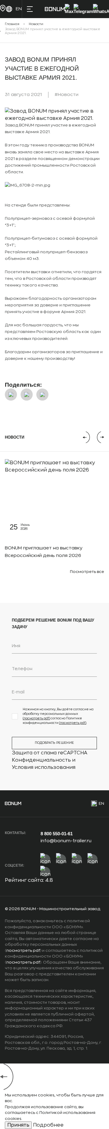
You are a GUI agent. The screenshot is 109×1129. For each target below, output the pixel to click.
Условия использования (43, 767)
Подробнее (48, 1125)
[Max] (69, 9)
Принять (18, 1125)
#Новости (66, 94)
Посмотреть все (87, 572)
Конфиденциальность (41, 760)
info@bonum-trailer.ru (66, 841)
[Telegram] (83, 9)
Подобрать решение (54, 742)
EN (101, 803)
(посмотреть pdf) (36, 718)
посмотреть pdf (23, 950)
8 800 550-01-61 (57, 833)
